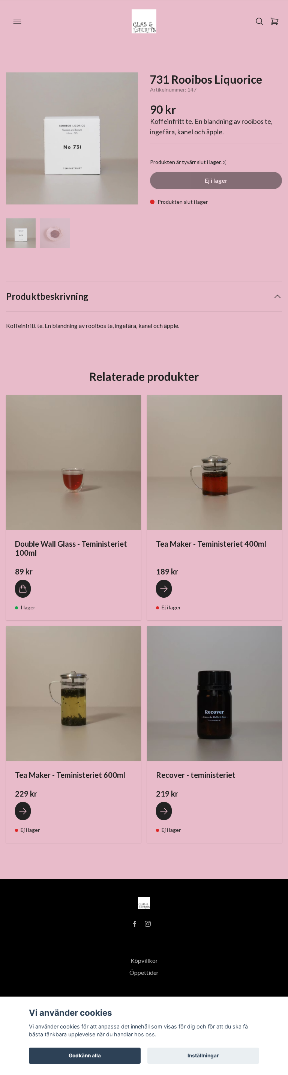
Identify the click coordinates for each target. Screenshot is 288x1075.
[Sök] (259, 21)
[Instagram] (148, 924)
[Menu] (17, 21)
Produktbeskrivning (47, 296)
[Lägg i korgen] (23, 589)
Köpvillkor (144, 960)
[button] (125, 141)
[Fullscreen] (72, 138)
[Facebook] (135, 924)
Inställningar (203, 1055)
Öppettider (144, 972)
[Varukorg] (274, 21)
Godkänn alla (85, 1055)
